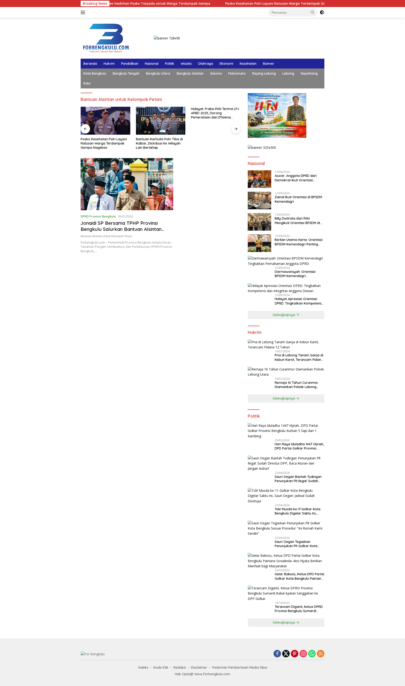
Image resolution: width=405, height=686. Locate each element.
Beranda (90, 63)
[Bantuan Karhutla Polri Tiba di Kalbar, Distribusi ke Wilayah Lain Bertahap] (161, 121)
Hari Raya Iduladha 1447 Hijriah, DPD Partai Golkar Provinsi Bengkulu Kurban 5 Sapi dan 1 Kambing (299, 446)
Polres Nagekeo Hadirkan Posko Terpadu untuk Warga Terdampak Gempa (127, 3)
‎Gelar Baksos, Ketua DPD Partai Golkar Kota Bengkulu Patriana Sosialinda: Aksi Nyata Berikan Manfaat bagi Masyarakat (299, 576)
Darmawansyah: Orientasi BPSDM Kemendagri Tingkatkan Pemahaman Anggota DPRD (295, 274)
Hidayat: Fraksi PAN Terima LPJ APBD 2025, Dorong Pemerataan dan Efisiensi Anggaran (215, 113)
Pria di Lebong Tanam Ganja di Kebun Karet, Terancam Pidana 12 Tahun (299, 357)
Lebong (288, 73)
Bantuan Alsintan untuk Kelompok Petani (106, 236)
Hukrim (109, 63)
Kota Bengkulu (94, 73)
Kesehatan (248, 63)
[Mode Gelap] (322, 12)
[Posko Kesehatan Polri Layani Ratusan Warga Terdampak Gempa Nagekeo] (105, 121)
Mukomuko (237, 73)
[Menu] (84, 12)
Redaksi (179, 667)
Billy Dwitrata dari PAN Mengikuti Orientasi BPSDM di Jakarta (297, 220)
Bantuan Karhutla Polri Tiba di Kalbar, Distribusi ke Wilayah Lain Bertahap (159, 143)
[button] (312, 12)
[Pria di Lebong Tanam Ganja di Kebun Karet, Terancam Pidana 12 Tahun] (286, 344)
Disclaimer (199, 667)
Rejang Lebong (264, 73)
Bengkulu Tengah (126, 73)
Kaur (87, 83)
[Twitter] (286, 654)
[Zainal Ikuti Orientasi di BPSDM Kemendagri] (259, 200)
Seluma (216, 73)
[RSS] (320, 654)
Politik (169, 63)
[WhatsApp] (312, 654)
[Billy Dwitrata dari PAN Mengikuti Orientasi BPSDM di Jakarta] (259, 222)
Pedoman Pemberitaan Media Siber (240, 667)
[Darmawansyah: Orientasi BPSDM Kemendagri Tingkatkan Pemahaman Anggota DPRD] (286, 261)
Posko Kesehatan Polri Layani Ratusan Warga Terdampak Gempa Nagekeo (264, 3)
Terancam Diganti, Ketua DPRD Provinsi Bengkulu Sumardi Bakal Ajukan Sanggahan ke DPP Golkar (299, 609)
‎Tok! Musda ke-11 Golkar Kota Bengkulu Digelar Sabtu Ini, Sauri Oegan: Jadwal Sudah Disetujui (297, 511)
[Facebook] (277, 654)
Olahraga (205, 63)
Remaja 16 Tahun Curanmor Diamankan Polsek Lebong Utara (296, 385)
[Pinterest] (294, 654)
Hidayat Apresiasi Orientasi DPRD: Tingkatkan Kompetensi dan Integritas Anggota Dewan (299, 301)
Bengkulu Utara (158, 73)
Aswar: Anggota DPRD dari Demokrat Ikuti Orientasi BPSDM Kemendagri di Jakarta (299, 178)
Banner (268, 63)
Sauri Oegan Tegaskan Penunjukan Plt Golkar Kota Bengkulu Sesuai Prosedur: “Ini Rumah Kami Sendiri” (298, 544)
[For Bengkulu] (107, 38)
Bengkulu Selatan (190, 73)
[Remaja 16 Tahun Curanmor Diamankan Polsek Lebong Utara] (286, 372)
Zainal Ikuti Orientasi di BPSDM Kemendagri (298, 199)
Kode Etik (161, 667)
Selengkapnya (284, 315)
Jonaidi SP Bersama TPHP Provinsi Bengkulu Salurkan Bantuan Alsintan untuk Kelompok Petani (121, 229)
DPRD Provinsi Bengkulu (98, 216)
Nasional (151, 63)
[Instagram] (303, 654)
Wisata (186, 63)
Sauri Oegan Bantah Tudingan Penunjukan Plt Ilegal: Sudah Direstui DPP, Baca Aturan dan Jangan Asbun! (298, 479)
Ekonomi (226, 63)
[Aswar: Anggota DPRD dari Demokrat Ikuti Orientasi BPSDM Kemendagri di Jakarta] (259, 179)
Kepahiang (309, 73)
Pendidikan (129, 63)
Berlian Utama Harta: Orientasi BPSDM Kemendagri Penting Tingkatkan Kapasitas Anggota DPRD (299, 242)
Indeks (143, 667)
